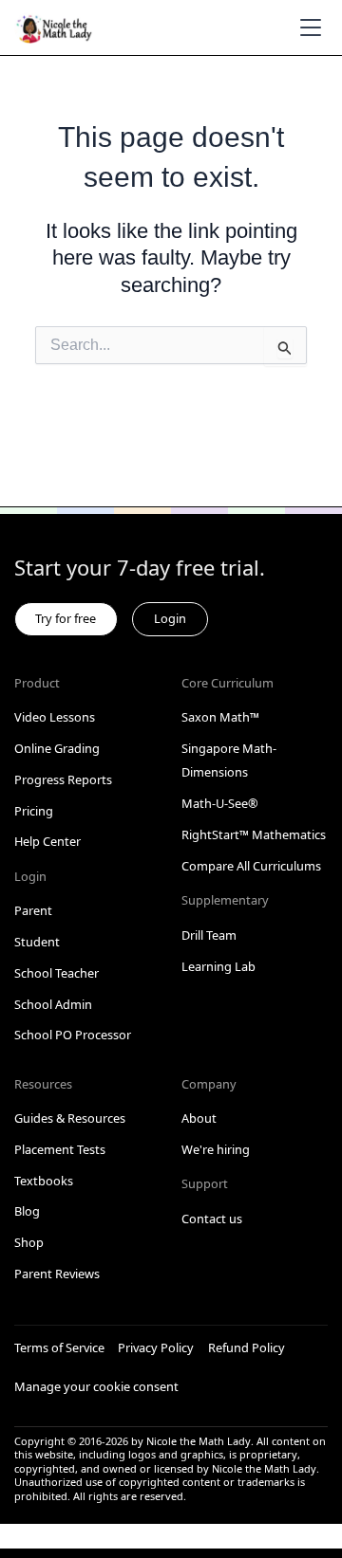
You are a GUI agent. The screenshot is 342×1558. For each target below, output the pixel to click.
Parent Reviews (57, 1273)
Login (170, 618)
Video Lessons (54, 716)
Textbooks (43, 1180)
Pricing (33, 810)
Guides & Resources (69, 1118)
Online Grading (57, 748)
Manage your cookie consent (96, 1386)
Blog (27, 1210)
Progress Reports (63, 779)
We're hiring (215, 1149)
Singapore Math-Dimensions (228, 760)
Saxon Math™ (220, 716)
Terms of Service (59, 1347)
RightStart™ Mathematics (253, 834)
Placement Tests (59, 1149)
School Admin (53, 1004)
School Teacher (56, 972)
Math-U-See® (219, 803)
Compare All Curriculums (251, 865)
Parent (33, 910)
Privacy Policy (156, 1347)
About (199, 1118)
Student (37, 941)
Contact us (211, 1218)
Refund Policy (246, 1347)
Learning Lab (218, 966)
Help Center (47, 841)
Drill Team (209, 935)
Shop (29, 1242)
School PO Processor (72, 1034)
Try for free (65, 618)
